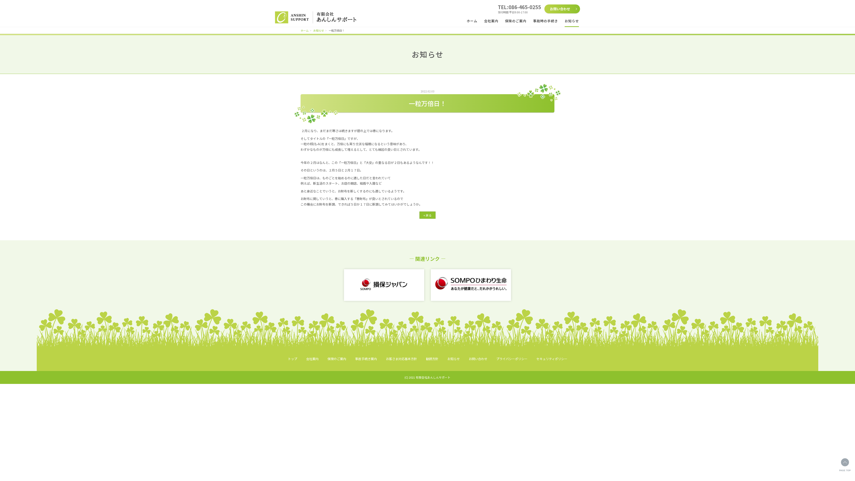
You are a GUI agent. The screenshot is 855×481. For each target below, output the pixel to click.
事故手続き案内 (366, 359)
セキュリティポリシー (551, 359)
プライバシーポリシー (511, 359)
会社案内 (491, 20)
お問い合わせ (560, 8)
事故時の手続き (545, 20)
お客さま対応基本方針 (401, 359)
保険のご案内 (515, 20)
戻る (427, 215)
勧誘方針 (432, 359)
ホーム (472, 20)
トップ (292, 359)
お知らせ (572, 20)
